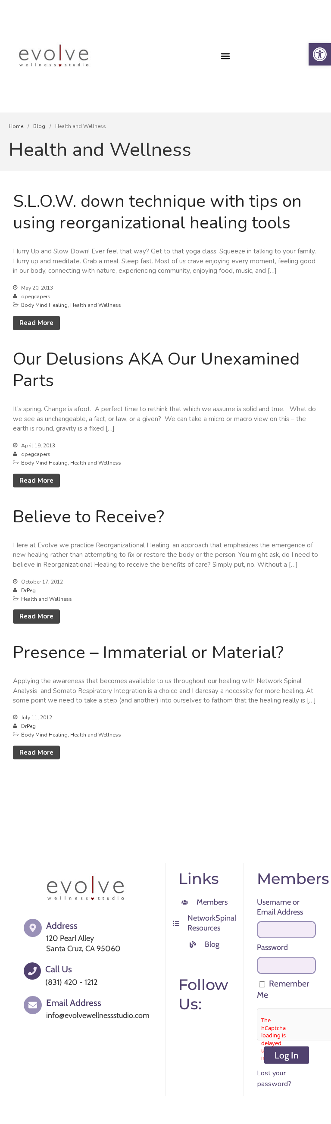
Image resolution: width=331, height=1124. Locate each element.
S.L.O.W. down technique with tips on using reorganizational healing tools (157, 212)
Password (272, 947)
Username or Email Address (280, 907)
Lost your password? (274, 1078)
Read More (36, 322)
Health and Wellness (95, 305)
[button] (226, 56)
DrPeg (28, 590)
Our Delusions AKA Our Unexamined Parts (156, 369)
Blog (39, 126)
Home (16, 126)
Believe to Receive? (88, 516)
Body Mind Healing (44, 305)
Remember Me (283, 989)
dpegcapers (35, 296)
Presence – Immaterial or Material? (148, 652)
